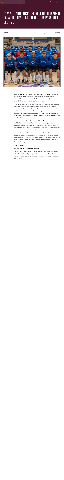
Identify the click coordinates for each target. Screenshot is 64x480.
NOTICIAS (36, 6)
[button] (5, 6)
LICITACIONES (48, 6)
